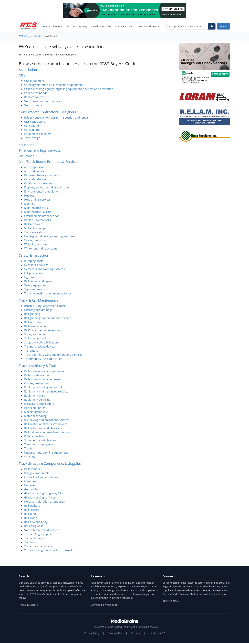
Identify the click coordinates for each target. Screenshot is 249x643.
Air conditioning (34, 171)
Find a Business (147, 26)
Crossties (30, 481)
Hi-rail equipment (35, 408)
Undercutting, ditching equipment (46, 452)
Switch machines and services (43, 101)
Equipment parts (35, 395)
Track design (32, 138)
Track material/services (39, 546)
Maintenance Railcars (37, 212)
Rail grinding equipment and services (47, 318)
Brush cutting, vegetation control (45, 306)
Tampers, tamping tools (39, 444)
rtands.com (155, 633)
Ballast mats (32, 469)
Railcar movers (33, 224)
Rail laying (30, 518)
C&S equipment (34, 81)
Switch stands (33, 105)
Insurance (26, 156)
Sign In (223, 26)
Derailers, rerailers (36, 265)
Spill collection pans (36, 228)
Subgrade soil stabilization (41, 342)
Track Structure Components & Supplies (50, 463)
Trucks (28, 448)
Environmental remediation (41, 191)
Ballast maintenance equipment (44, 371)
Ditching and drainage (38, 310)
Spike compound (35, 338)
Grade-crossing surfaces (39, 497)
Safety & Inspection (34, 255)
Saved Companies (101, 26)
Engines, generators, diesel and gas (46, 187)
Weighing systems (35, 244)
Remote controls (35, 97)
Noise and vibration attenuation (44, 501)
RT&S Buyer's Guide (30, 36)
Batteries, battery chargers (41, 175)
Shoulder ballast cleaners (40, 440)
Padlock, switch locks (37, 220)
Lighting (29, 277)
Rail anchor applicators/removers (45, 424)
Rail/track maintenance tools (42, 330)
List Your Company (76, 26)
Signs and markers (36, 289)
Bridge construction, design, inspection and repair (56, 117)
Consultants (32, 126)
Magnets (29, 204)
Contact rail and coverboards (42, 477)
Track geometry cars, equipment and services (53, 355)
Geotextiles (31, 489)
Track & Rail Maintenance (38, 300)
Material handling (35, 416)
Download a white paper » (105, 604)
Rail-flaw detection (36, 326)
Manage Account (124, 26)
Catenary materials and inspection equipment (53, 85)
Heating (29, 195)
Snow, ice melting (35, 334)
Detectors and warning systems (44, 269)
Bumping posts (34, 261)
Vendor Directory (52, 26)
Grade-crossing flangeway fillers (44, 493)
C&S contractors (34, 121)
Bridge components (36, 473)
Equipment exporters (37, 134)
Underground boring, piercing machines (50, 236)
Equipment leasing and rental (43, 387)
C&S (22, 75)
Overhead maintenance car (41, 216)
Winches (29, 456)
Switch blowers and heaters (41, 530)
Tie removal (31, 350)
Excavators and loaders (39, 404)
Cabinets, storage (35, 179)
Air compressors (34, 167)
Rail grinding (32, 314)
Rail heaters (31, 510)
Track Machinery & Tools (38, 365)
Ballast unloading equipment (42, 379)
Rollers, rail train (34, 436)
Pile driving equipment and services (47, 420)
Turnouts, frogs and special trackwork (48, 550)
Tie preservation (34, 232)
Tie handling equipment (39, 534)
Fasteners (30, 485)
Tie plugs (30, 542)
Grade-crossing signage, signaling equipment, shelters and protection (68, 89)
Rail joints (30, 514)
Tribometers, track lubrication (43, 359)
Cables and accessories (39, 183)
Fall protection (33, 273)
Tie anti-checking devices (40, 346)
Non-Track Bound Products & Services (48, 161)
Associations (29, 69)
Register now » (170, 600)
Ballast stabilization (36, 375)
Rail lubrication (33, 322)
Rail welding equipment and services (47, 432)
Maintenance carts (36, 208)
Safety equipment (35, 285)
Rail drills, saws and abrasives (43, 428)
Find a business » (28, 604)
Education (26, 144)
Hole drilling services (37, 199)
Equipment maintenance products (46, 391)
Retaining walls (33, 526)
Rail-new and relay (35, 522)
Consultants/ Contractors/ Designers (47, 112)
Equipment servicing (37, 399)
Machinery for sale (36, 412)
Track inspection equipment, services (48, 293)
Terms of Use (115, 633)
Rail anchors (32, 505)
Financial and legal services (40, 150)
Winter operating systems (40, 248)
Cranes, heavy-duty (36, 383)
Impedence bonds (35, 93)
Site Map (136, 633)
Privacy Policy (91, 633)
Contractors (32, 130)
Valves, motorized (35, 240)
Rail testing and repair (38, 281)
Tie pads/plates (34, 538)
